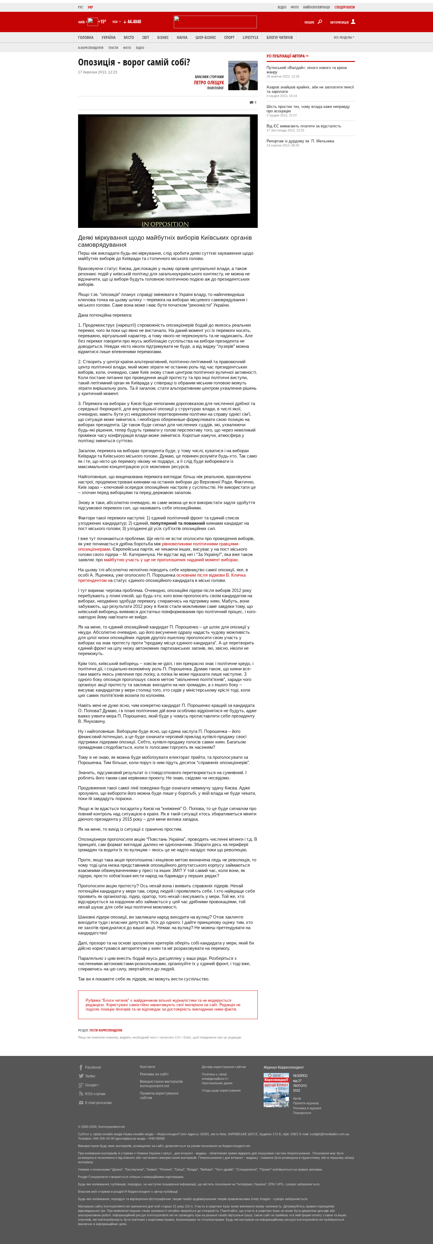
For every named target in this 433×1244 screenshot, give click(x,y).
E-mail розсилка (98, 1103)
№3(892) (300, 1076)
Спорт (229, 37)
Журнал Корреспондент (284, 1067)
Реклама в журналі (307, 1108)
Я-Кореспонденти (90, 47)
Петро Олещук (209, 82)
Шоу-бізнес (206, 37)
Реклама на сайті (154, 1074)
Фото (127, 47)
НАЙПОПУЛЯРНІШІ (316, 7)
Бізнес (162, 37)
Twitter (90, 1076)
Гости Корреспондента (106, 1030)
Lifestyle (250, 37)
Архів (297, 1098)
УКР (90, 7)
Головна (85, 37)
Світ (145, 37)
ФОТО (295, 7)
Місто (129, 37)
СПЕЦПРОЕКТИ (345, 7)
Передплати (302, 1113)
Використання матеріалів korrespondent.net (161, 1084)
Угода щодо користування (221, 1090)
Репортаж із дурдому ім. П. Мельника (300, 141)
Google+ (92, 1085)
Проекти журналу (306, 1103)
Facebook (93, 1067)
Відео (140, 47)
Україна (108, 37)
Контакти (147, 1067)
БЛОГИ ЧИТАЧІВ (280, 37)
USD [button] (115, 21)
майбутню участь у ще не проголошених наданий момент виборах (171, 559)
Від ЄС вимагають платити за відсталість (304, 126)
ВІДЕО (282, 7)
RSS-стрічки (95, 1094)
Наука (182, 37)
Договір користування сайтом (224, 1067)
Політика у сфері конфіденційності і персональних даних (217, 1078)
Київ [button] (81, 22)
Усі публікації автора (286, 56)
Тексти (113, 47)
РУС (80, 7)
